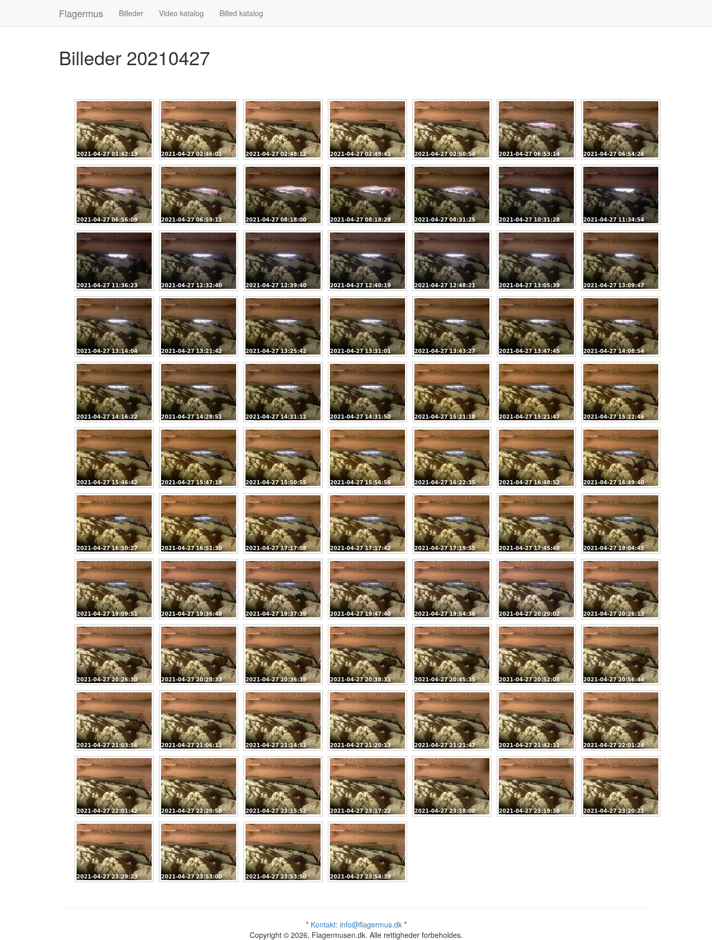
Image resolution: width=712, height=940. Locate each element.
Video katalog (181, 13)
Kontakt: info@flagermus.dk (356, 924)
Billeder (131, 13)
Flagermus (81, 13)
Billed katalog (241, 13)
